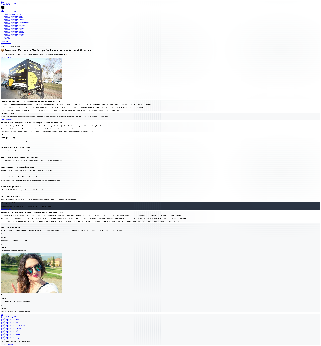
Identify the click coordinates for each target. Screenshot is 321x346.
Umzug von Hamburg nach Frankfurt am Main (16, 22)
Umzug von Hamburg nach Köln (12, 20)
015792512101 (5, 4)
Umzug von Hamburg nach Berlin (13, 16)
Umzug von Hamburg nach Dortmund (14, 28)
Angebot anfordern (14, 4)
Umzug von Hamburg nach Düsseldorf (14, 25)
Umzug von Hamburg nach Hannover (14, 32)
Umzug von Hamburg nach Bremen (13, 31)
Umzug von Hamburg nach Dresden (13, 35)
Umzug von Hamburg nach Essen (13, 29)
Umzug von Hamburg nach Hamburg (14, 17)
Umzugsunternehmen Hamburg (12, 14)
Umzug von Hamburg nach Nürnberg (14, 34)
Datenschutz (7, 38)
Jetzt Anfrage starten (6, 209)
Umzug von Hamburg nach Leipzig (13, 26)
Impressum (7, 37)
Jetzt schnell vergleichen (7, 119)
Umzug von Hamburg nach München (14, 19)
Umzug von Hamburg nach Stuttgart (13, 23)
